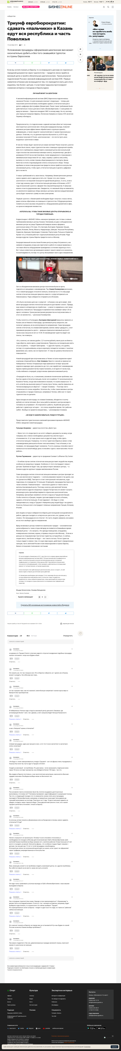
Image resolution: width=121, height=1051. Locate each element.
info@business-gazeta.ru (96, 1002)
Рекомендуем (93, 72)
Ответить (12, 662)
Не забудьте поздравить (59, 999)
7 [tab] (101, 88)
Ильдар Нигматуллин (23, 590)
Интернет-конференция (58, 995)
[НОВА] (31, 7)
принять (114, 1047)
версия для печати (68, 623)
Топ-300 (54, 1016)
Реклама (32, 1010)
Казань (85, 2)
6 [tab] (100, 88)
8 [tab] (102, 88)
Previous (89, 48)
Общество (12, 16)
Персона (9, 999)
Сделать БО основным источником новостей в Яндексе (45, 605)
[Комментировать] (80, 49)
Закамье (15, 7)
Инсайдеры (55, 1005)
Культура (33, 990)
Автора (34, 636)
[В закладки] (80, 54)
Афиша (9, 995)
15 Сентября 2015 (12, 45)
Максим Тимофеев (24, 593)
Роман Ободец (102, 22)
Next (112, 48)
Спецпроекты (56, 1010)
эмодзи (17, 658)
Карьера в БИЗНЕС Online (14, 1013)
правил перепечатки (69, 1042)
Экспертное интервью (62, 990)
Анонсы (31, 995)
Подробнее (87, 1046)
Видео (31, 999)
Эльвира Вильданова (38, 590)
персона (91, 17)
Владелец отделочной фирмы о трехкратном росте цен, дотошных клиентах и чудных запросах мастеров (100, 41)
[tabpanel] (100, 32)
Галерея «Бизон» (56, 1013)
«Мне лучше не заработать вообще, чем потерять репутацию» (100, 32)
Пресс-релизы (11, 1005)
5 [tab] (99, 88)
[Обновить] (80, 633)
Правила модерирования (14, 970)
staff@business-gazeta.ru (96, 1015)
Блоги (9, 1002)
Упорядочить (68, 636)
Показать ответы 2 (15, 735)
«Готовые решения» (103, 24)
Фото (31, 1002)
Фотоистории (33, 1005)
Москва (96, 2)
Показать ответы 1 (15, 719)
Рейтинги (54, 1002)
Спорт (12, 990)
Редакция (10, 1010)
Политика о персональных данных (60, 1036)
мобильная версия (57, 1028)
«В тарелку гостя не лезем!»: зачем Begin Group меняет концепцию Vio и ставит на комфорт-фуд (100, 78)
